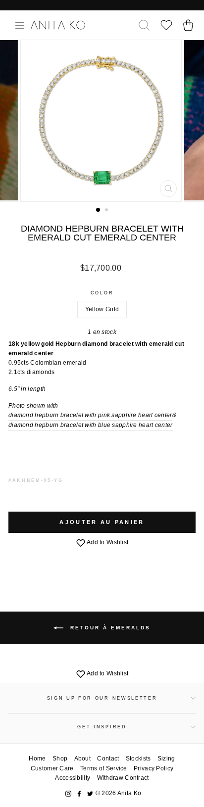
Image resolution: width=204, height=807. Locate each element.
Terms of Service (103, 768)
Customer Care (52, 768)
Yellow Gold (102, 309)
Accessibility (72, 777)
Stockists (138, 758)
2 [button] (107, 210)
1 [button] (98, 210)
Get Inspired (101, 726)
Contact (108, 758)
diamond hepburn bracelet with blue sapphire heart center (90, 425)
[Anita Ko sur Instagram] (68, 793)
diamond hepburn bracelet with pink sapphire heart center (90, 415)
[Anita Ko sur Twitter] (90, 793)
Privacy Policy (153, 768)
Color (102, 292)
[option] (102, 121)
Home (37, 758)
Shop (59, 758)
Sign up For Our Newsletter (102, 698)
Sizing (166, 758)
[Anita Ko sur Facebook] (79, 793)
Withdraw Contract (123, 777)
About (82, 758)
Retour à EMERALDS (109, 627)
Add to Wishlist (107, 542)
